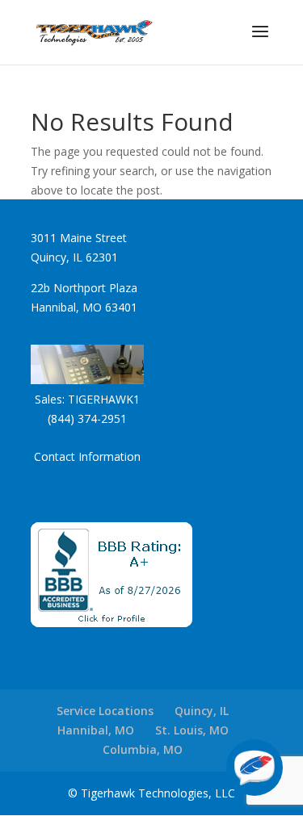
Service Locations (105, 710)
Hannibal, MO (95, 730)
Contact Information (87, 456)
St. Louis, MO (192, 730)
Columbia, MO (143, 749)
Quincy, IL (202, 710)
